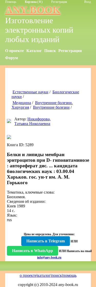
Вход (87, 2)
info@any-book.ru (49, 257)
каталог (44, 275)
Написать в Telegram (45, 241)
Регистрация (59, 2)
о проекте (28, 275)
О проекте (14, 50)
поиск (56, 275)
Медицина (22, 103)
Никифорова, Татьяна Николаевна (32, 121)
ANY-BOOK (32, 10)
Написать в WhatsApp (32, 250)
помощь (70, 275)
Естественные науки (30, 92)
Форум (11, 58)
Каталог (34, 50)
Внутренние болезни (51, 107)
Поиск (50, 50)
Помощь (10, 2)
